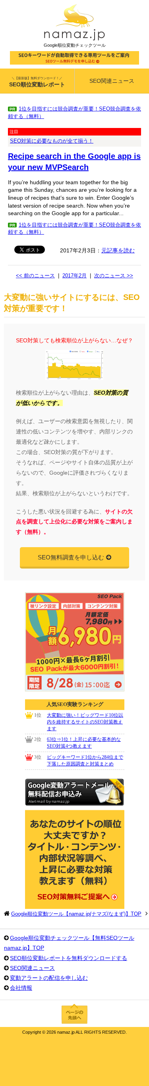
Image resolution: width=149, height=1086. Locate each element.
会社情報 (21, 988)
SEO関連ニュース (32, 968)
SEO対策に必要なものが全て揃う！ (51, 141)
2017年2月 (74, 276)
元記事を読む (118, 250)
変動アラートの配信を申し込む (49, 978)
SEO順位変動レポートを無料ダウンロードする (68, 958)
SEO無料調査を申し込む (71, 557)
